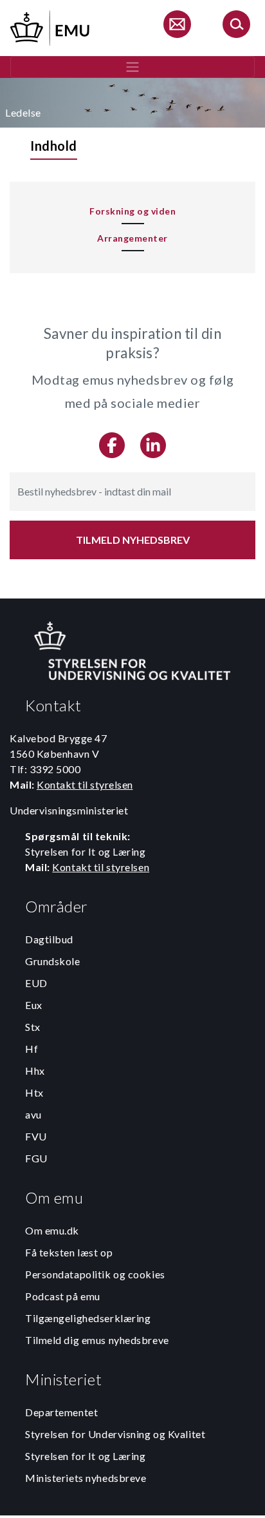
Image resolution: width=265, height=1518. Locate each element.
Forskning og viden (132, 211)
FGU (36, 1158)
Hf (31, 1048)
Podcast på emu (62, 1296)
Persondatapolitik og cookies (95, 1274)
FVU (36, 1136)
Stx (33, 1027)
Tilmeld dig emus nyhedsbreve (97, 1340)
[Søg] (236, 26)
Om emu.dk (52, 1230)
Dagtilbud (49, 939)
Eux (33, 1005)
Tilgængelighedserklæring (88, 1318)
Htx (34, 1092)
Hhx (35, 1070)
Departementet (61, 1412)
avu (33, 1114)
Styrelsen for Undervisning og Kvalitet (115, 1434)
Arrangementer (132, 238)
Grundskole (52, 961)
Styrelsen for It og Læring (85, 1456)
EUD (36, 983)
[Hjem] (51, 26)
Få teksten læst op (69, 1252)
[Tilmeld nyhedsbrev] (177, 26)
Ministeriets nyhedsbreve (85, 1478)
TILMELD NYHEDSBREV (133, 539)
